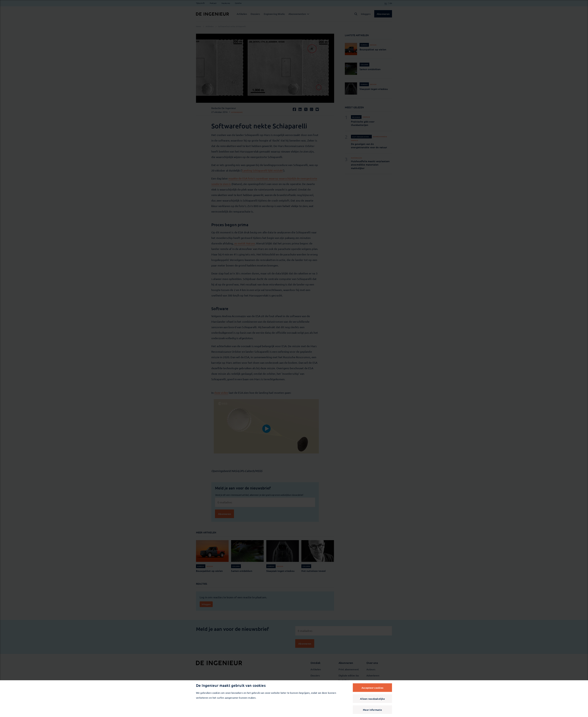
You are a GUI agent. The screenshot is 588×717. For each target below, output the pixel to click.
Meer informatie (372, 709)
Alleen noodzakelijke (372, 698)
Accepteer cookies (372, 687)
